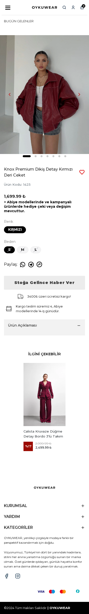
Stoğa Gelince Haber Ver (44, 282)
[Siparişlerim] (73, 7)
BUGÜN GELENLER (19, 21)
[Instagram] (17, 576)
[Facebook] (6, 576)
